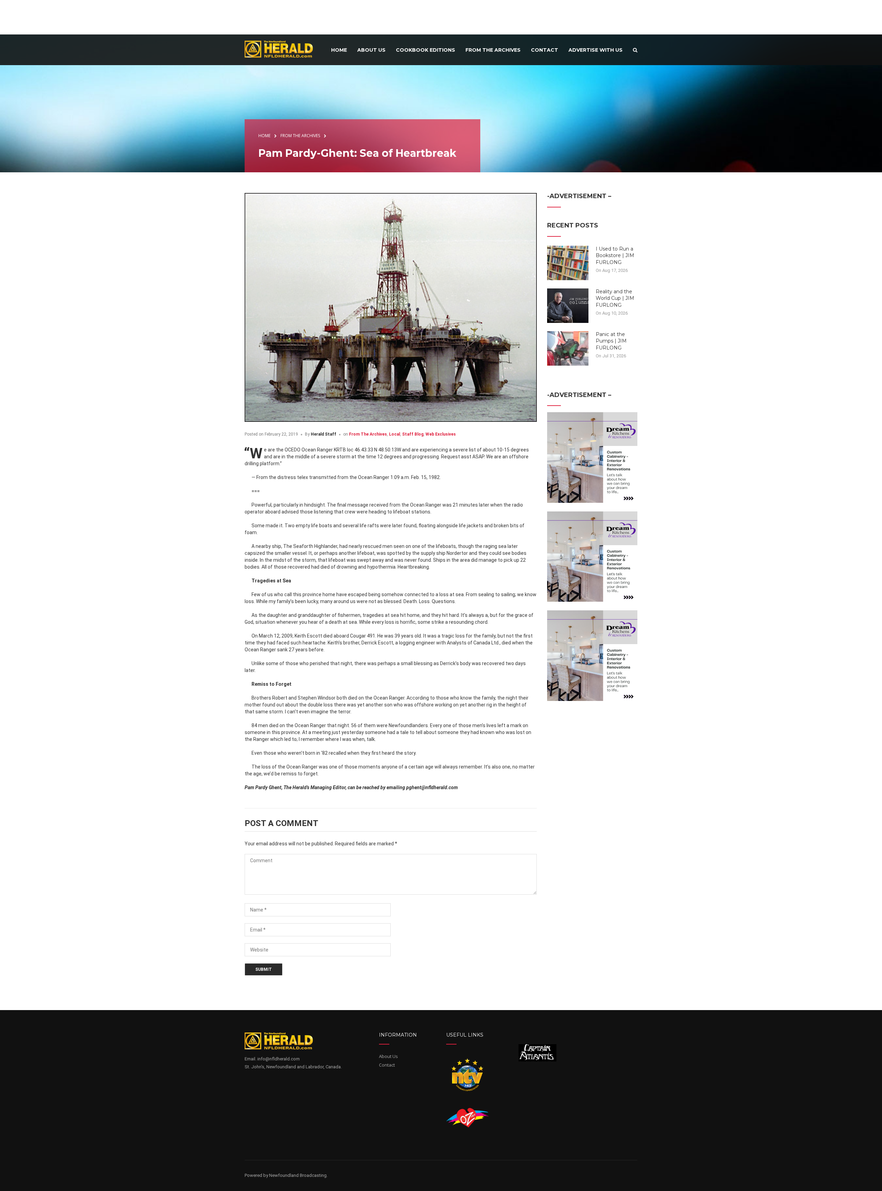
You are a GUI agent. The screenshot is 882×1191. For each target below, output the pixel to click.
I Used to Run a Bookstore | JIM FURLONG (615, 255)
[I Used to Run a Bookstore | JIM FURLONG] (567, 262)
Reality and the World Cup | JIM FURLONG (615, 298)
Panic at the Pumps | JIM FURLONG (611, 341)
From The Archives (368, 434)
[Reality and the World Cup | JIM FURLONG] (567, 305)
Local (394, 434)
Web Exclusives (440, 434)
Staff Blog (412, 434)
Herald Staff (323, 434)
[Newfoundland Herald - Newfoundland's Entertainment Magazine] (282, 48)
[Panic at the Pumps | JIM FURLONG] (567, 347)
